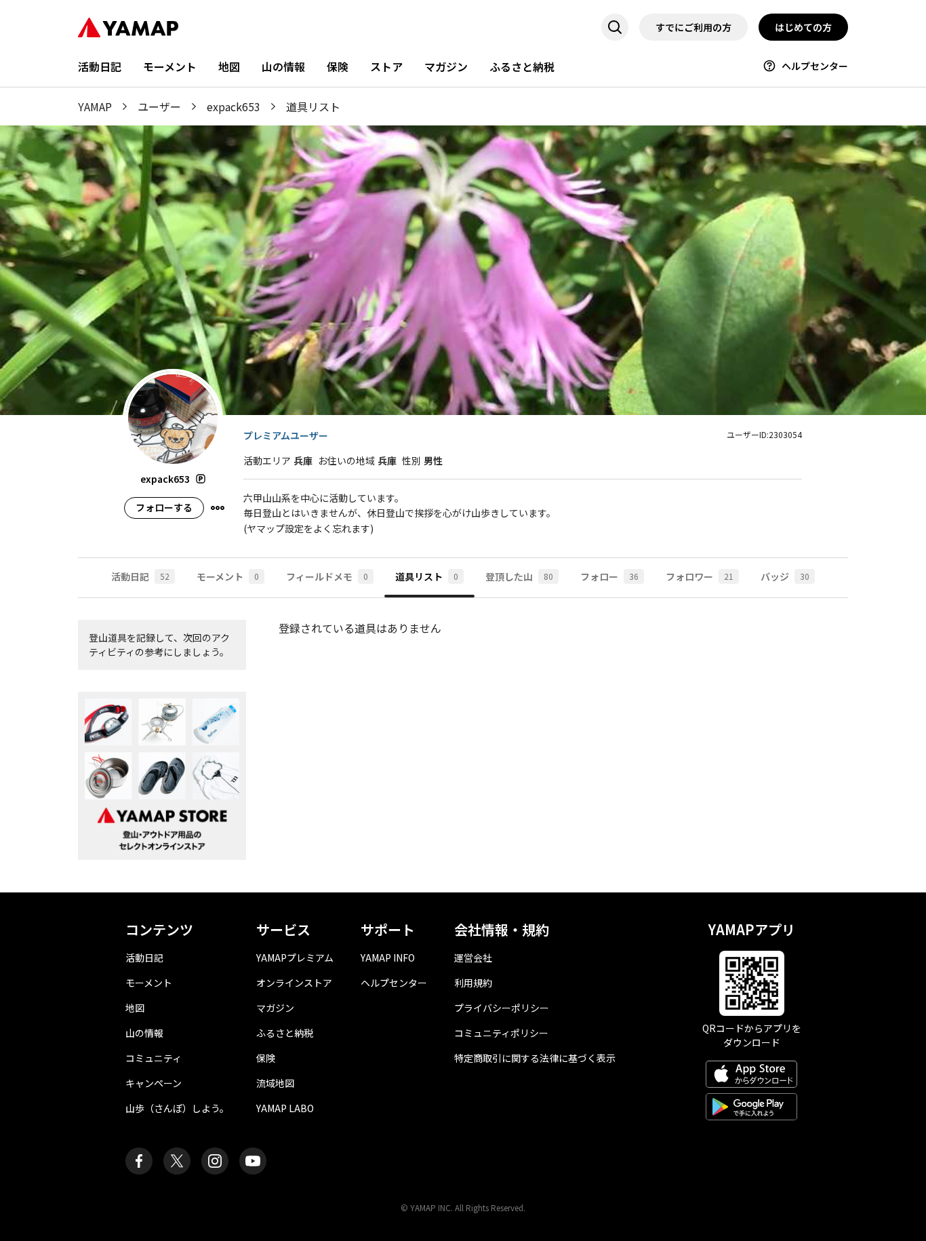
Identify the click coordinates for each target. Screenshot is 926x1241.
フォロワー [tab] (699, 576)
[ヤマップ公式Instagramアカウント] (214, 1161)
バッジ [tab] (785, 576)
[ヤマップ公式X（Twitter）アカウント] (176, 1161)
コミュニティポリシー (501, 1033)
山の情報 (283, 66)
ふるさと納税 (522, 66)
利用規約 (473, 982)
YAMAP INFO (388, 957)
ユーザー (159, 106)
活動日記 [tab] (140, 576)
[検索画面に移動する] (614, 27)
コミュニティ (153, 1058)
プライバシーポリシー (501, 1008)
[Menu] (217, 508)
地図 (229, 66)
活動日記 (99, 66)
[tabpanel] (463, 745)
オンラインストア (294, 982)
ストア (386, 66)
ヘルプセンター (815, 66)
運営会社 (473, 957)
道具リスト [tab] (426, 576)
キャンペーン (153, 1083)
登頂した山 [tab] (519, 576)
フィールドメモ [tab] (327, 576)
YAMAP (95, 106)
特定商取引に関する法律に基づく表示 (535, 1058)
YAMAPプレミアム (295, 957)
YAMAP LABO (285, 1108)
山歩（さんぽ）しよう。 (177, 1108)
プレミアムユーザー (285, 435)
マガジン (446, 66)
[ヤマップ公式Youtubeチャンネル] (252, 1161)
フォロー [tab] (609, 576)
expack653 (233, 106)
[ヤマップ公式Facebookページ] (139, 1161)
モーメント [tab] (228, 576)
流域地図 (275, 1083)
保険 (337, 66)
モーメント (170, 66)
